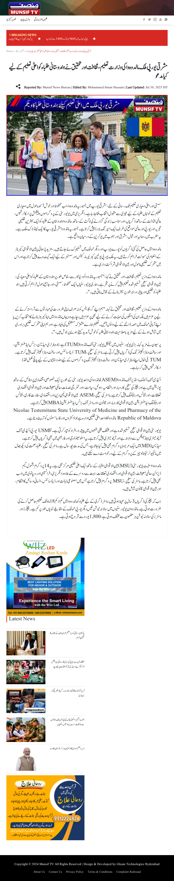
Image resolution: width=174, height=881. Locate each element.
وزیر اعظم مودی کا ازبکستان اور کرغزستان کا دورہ (67, 748)
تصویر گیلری (11, 20)
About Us (39, 872)
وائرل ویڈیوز (25, 20)
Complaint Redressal (128, 872)
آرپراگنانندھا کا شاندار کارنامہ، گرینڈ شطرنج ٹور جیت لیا (67, 693)
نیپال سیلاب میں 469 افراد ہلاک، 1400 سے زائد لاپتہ (74, 39)
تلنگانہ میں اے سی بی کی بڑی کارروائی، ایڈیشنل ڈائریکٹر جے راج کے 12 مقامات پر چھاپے (67, 664)
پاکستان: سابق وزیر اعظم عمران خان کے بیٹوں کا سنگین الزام (67, 635)
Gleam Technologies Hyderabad (138, 864)
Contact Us (55, 872)
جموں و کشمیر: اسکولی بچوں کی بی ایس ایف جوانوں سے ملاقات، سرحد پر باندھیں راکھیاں (67, 722)
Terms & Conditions (100, 872)
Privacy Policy (75, 872)
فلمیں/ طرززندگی (40, 20)
